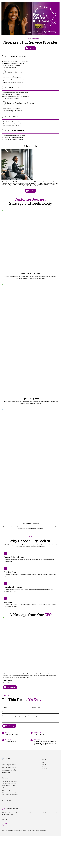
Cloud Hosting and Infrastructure (9, 781)
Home (43, 762)
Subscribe (8, 824)
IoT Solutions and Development (9, 789)
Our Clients (44, 768)
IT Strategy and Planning (7, 790)
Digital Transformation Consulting (9, 787)
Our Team (44, 766)
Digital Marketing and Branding (8, 785)
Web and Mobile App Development (9, 794)
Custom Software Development (9, 783)
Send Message (10, 726)
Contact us (44, 770)
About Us (44, 764)
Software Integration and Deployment (10, 792)
